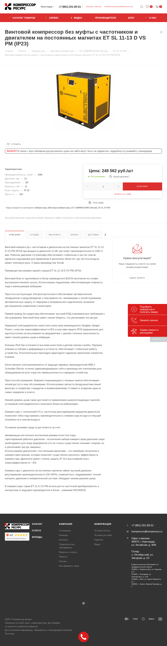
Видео (97, 544)
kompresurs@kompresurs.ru (118, 7)
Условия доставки (103, 535)
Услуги (36, 530)
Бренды (37, 537)
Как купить (55, 235)
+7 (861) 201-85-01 (70, 6)
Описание (14, 235)
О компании (65, 530)
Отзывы (34, 235)
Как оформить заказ (69, 566)
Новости (63, 557)
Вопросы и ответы (68, 552)
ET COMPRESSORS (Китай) (84, 208)
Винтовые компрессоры (59, 208)
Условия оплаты (102, 530)
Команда (63, 535)
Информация (102, 524)
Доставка (93, 235)
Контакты (63, 540)
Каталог (37, 524)
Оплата (74, 235)
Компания (65, 524)
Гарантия (98, 540)
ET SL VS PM (104, 208)
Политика (9, 633)
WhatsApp (83, 603)
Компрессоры (41, 208)
